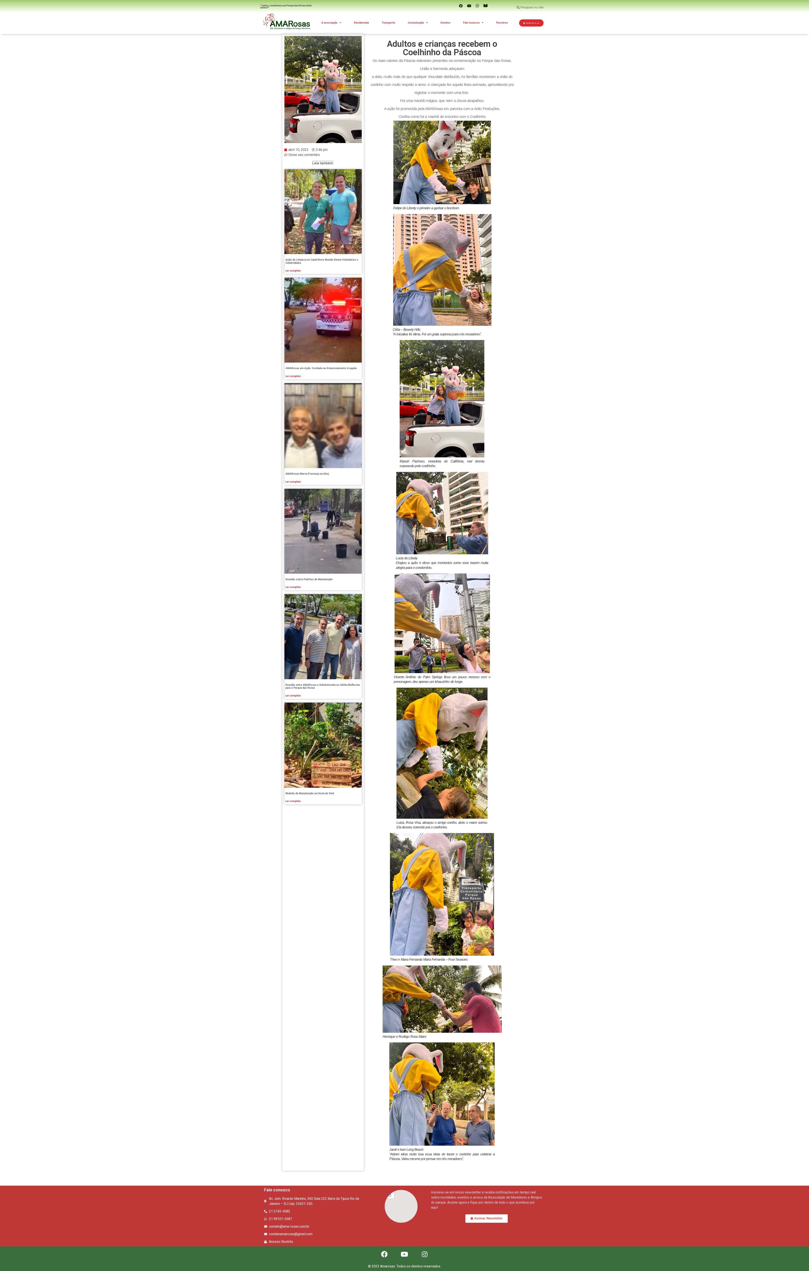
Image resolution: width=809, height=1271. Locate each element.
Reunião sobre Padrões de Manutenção (309, 579)
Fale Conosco (471, 22)
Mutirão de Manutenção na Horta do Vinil (309, 793)
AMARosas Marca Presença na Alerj (307, 473)
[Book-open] (485, 5)
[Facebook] (461, 5)
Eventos (445, 22)
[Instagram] (477, 5)
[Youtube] (469, 5)
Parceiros (502, 22)
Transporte (388, 22)
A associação (329, 22)
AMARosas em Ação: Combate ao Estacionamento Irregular (321, 368)
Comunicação (416, 22)
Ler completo (293, 270)
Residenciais (361, 22)
